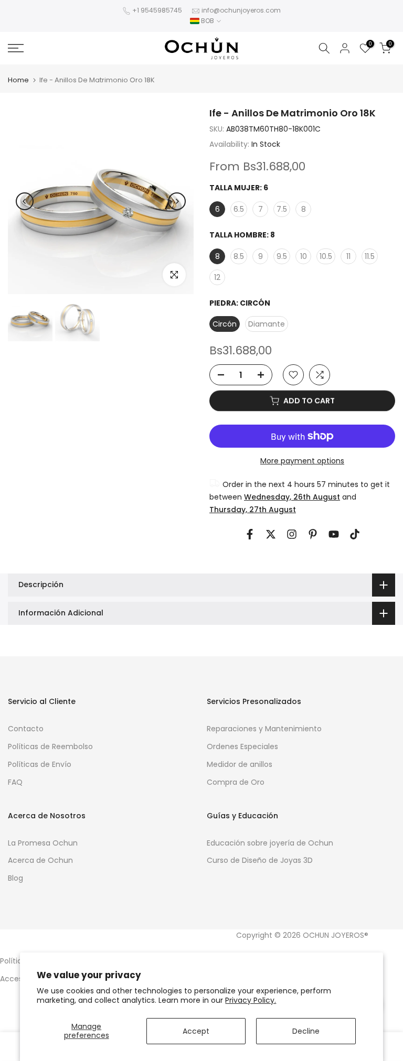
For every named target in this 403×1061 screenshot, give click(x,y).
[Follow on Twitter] (271, 534)
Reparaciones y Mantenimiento (264, 728)
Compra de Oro (235, 782)
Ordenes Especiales (242, 746)
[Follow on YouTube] (333, 534)
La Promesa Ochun (43, 843)
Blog (15, 878)
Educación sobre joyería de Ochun (270, 843)
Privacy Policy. (250, 1000)
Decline (306, 1031)
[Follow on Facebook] (250, 534)
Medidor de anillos (239, 764)
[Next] (177, 201)
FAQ (15, 782)
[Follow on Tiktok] (354, 534)
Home (18, 80)
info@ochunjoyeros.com (241, 10)
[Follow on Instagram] (292, 534)
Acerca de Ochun (40, 860)
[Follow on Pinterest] (312, 534)
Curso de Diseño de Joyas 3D (260, 860)
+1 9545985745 (157, 10)
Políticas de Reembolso (50, 746)
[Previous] (25, 201)
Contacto (26, 728)
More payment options (302, 461)
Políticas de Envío (39, 764)
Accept (196, 1031)
